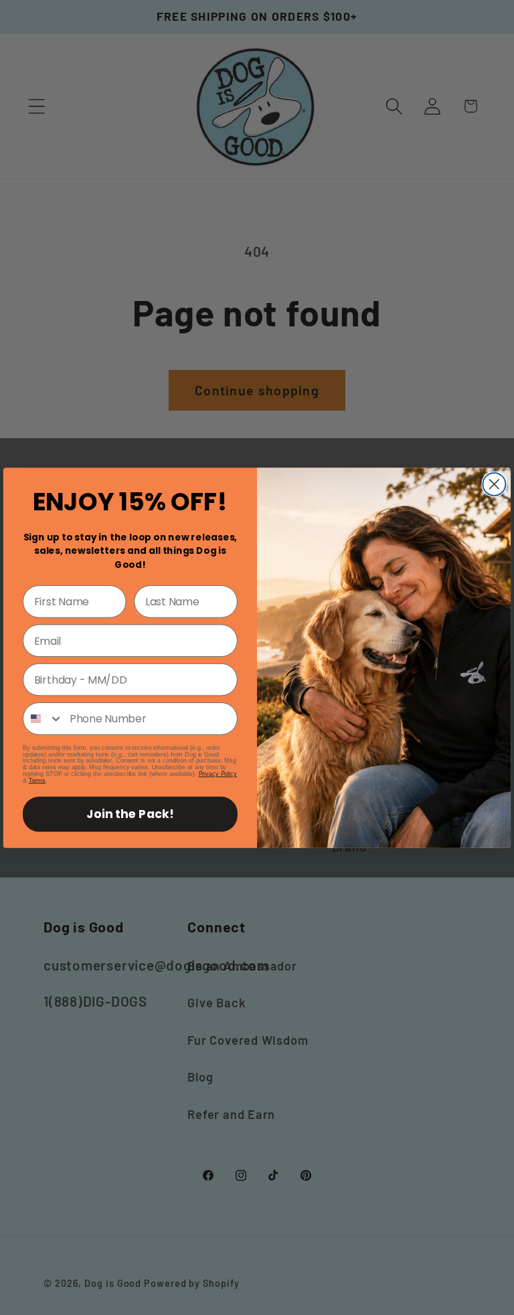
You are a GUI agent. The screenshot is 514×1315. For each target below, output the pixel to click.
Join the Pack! (129, 814)
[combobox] (43, 718)
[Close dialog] (494, 484)
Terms (37, 780)
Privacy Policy (218, 774)
